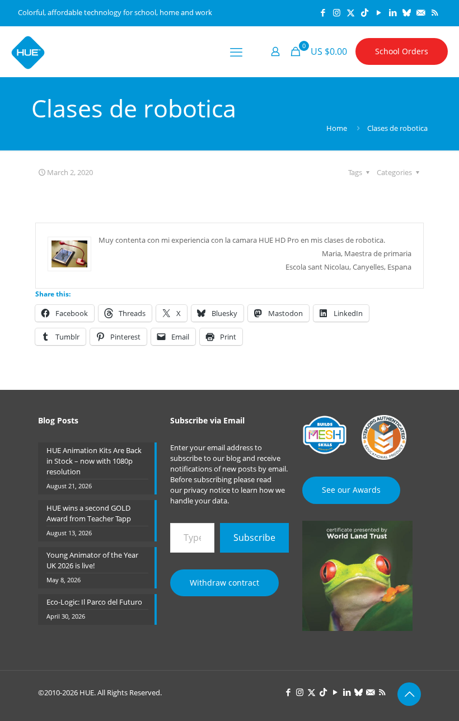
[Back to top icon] (409, 694)
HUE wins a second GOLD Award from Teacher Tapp (88, 513)
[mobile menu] (236, 51)
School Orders (401, 51)
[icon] (406, 12)
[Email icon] (420, 12)
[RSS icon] (434, 12)
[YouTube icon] (378, 12)
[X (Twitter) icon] (350, 12)
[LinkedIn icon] (392, 12)
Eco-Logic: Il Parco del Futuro (94, 602)
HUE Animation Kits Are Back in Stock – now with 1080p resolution (94, 461)
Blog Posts (58, 420)
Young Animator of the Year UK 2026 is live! (92, 560)
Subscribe (254, 537)
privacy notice (207, 490)
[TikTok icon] (364, 12)
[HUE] (28, 51)
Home (336, 128)
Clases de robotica (397, 128)
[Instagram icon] (336, 12)
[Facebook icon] (323, 12)
